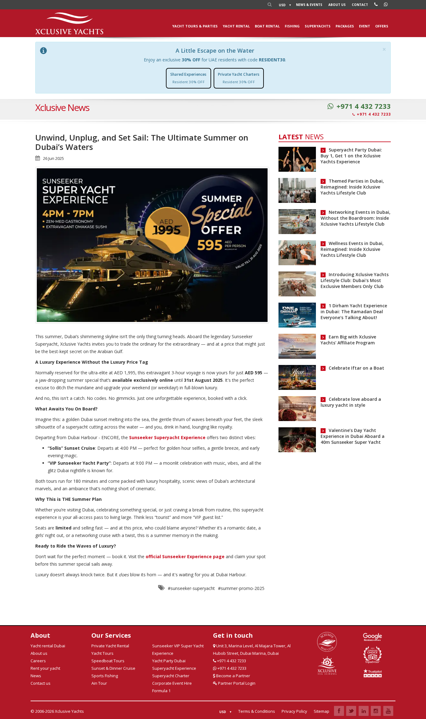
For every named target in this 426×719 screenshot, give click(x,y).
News (309, 4)
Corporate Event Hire (172, 683)
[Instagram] (376, 711)
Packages (345, 26)
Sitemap (321, 711)
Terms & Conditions (256, 711)
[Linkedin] (364, 711)
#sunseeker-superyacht (191, 588)
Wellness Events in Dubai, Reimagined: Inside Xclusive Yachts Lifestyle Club (352, 249)
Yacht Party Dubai (169, 661)
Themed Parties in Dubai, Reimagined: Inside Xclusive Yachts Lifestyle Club (352, 187)
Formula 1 (161, 690)
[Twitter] (351, 711)
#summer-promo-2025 (241, 588)
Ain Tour (99, 683)
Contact (360, 4)
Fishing (292, 26)
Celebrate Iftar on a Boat (356, 368)
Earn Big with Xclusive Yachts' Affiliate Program (348, 340)
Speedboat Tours (107, 661)
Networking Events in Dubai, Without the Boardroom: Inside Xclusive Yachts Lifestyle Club (355, 218)
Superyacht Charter (170, 675)
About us (337, 4)
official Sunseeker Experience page (185, 556)
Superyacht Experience (174, 668)
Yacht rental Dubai (48, 646)
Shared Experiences (188, 78)
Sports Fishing (104, 675)
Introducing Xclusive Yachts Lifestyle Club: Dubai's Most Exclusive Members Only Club (355, 280)
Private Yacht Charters (238, 78)
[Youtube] (388, 711)
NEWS (301, 136)
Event (364, 26)
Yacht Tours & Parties (195, 26)
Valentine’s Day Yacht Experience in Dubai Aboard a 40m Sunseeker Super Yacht (353, 436)
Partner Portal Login (236, 683)
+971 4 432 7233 (363, 106)
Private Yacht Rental (110, 646)
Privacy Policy (294, 711)
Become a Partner (232, 675)
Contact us (41, 683)
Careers (38, 661)
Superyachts (318, 26)
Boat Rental (267, 26)
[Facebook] (339, 711)
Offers (381, 26)
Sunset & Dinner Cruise (113, 668)
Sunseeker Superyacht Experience (167, 437)
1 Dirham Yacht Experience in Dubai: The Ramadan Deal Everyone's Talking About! (354, 311)
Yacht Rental (236, 26)
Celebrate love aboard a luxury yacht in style (351, 402)
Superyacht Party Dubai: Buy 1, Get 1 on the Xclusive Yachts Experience (351, 156)
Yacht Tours (102, 653)
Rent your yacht (45, 668)
